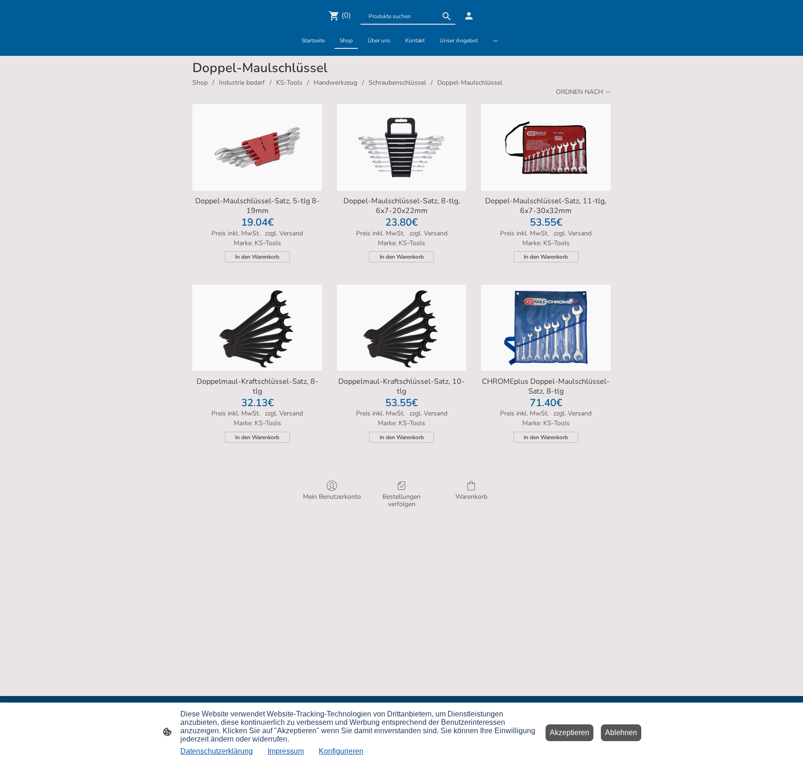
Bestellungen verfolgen (401, 500)
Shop (200, 82)
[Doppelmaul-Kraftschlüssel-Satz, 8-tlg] (257, 328)
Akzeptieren (569, 732)
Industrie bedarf (242, 82)
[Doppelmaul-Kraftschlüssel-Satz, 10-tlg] (402, 328)
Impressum (286, 751)
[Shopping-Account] (468, 15)
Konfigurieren (341, 751)
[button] (446, 16)
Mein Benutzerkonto (332, 496)
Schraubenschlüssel (397, 82)
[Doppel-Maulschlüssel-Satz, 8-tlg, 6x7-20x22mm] (402, 147)
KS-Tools (289, 82)
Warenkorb (471, 496)
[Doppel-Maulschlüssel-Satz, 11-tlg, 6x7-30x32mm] (546, 147)
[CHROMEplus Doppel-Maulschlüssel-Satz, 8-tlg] (546, 328)
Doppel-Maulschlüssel (469, 82)
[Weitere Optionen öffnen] (495, 40)
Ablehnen (621, 732)
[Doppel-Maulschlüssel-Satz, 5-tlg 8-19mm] (257, 147)
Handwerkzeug (335, 82)
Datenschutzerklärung (216, 751)
